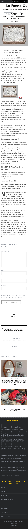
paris (22, 441)
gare (22, 434)
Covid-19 (9, 434)
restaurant (10, 446)
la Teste (10, 439)
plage (3, 444)
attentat (10, 425)
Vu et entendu (8, 12)
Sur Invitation (5, 512)
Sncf (20, 446)
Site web (3, 285)
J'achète (3, 491)
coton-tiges (18, 329)
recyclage (4, 446)
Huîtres (4, 436)
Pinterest (14, 316)
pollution (9, 444)
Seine (16, 446)
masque (21, 439)
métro (7, 441)
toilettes (4, 448)
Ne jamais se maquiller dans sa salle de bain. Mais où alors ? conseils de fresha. (14, 382)
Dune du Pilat (16, 434)
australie (16, 425)
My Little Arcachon (7, 499)
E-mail (3, 278)
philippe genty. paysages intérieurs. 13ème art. (14, 347)
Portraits (4, 508)
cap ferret (15, 429)
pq (13, 444)
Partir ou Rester (6, 504)
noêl (18, 441)
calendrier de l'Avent (6, 429)
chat (21, 429)
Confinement (15, 432)
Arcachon (4, 425)
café (20, 427)
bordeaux (14, 427)
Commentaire (5, 251)
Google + (14, 318)
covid (3, 434)
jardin (21, 436)
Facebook (14, 311)
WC (23, 448)
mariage (15, 439)
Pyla (17, 444)
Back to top (13, 525)
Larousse (4, 439)
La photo (4, 495)
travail (9, 448)
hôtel (8, 436)
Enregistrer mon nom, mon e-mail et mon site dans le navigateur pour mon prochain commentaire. (13, 297)
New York (13, 441)
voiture (14, 448)
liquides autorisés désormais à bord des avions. (14, 410)
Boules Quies (8, 329)
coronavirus (23, 432)
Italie (13, 436)
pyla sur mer (22, 444)
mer (3, 441)
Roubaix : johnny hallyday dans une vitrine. (14, 339)
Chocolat (9, 432)
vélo (19, 448)
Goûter (3, 487)
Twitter (14, 314)
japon (17, 436)
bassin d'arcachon (6, 427)
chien (3, 432)
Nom (3, 270)
